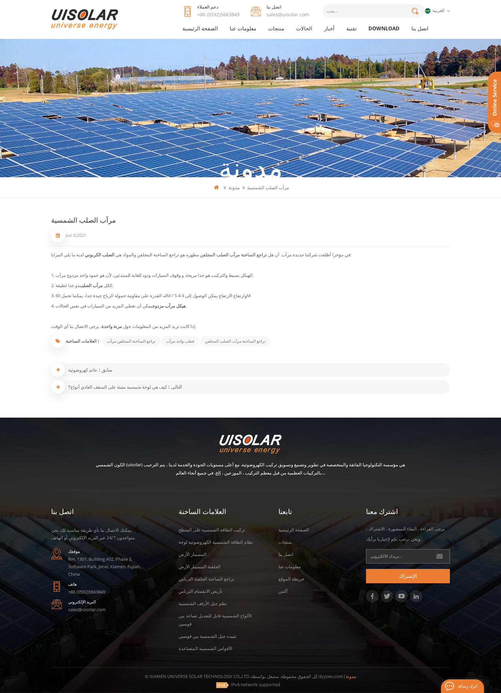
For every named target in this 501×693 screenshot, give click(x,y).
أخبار (329, 28)
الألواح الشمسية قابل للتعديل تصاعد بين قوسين (215, 620)
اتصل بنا (419, 28)
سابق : (104, 369)
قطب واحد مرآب (180, 341)
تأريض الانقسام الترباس (201, 591)
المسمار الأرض (193, 554)
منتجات (276, 28)
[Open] (494, 102)
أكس (283, 591)
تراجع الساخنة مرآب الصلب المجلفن (234, 255)
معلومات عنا (243, 28)
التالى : (174, 386)
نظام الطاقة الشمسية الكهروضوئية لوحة (216, 542)
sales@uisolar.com (288, 14)
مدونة (234, 187)
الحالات (304, 28)
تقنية (351, 28)
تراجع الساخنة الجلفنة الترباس (206, 579)
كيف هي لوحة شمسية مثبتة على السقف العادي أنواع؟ (117, 387)
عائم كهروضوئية (82, 370)
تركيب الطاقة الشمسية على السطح (212, 530)
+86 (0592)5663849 (218, 14)
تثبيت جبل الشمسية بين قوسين (208, 636)
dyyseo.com (331, 676)
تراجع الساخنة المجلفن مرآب (131, 341)
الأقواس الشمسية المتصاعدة (205, 648)
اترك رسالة (467, 686)
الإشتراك (408, 576)
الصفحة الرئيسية (200, 28)
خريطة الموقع (291, 579)
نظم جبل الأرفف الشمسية (203, 603)
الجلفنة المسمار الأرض (200, 566)
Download (383, 28)
